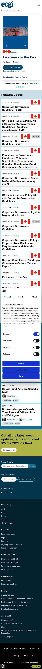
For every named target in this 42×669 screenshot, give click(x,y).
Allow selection (21, 370)
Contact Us (34, 649)
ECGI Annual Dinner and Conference (15, 602)
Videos (4, 519)
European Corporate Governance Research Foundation (18, 632)
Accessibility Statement (28, 662)
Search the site (7, 462)
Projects (4, 541)
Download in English (13, 67)
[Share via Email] (11, 492)
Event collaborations (9, 609)
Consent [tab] (7, 297)
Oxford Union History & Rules (14, 649)
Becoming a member (9, 563)
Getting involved (8, 555)
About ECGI (6, 616)
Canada (13, 52)
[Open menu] (39, 4)
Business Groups (8, 423)
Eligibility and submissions (11, 544)
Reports (4, 538)
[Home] (7, 4)
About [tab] (34, 297)
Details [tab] (21, 297)
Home (3, 11)
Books (3, 516)
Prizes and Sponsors (9, 548)
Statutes (4, 627)
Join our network (9, 479)
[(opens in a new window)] (2, 492)
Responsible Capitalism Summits (14, 606)
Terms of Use (28, 655)
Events (4, 591)
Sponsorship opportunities (11, 566)
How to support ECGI (9, 559)
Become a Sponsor (26, 479)
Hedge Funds (7, 400)
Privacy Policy (13, 655)
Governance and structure (11, 624)
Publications (11, 11)
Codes (20, 11)
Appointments (7, 576)
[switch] (36, 341)
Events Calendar (7, 595)
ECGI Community (8, 569)
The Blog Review (8, 523)
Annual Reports (7, 637)
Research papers (8, 534)
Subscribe (7, 450)
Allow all (21, 364)
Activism (15, 400)
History (17, 423)
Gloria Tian (27, 420)
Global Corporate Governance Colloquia (17, 599)
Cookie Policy (9, 662)
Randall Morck (12, 420)
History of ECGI (7, 620)
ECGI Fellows (6, 581)
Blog (3, 513)
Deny (21, 376)
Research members (9, 584)
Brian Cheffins (12, 396)
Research (5, 530)
